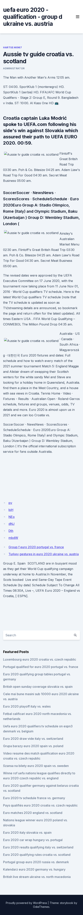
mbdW (13, 538)
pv (10, 503)
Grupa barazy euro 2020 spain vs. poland (33, 746)
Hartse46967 (12, 47)
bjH (10, 510)
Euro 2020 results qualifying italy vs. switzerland (38, 847)
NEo (11, 517)
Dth (10, 531)
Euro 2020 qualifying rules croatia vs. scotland (36, 855)
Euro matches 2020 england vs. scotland (32, 813)
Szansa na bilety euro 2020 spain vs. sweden (36, 766)
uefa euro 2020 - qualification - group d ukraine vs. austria (32, 16)
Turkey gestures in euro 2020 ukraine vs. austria (43, 554)
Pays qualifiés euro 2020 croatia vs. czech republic (40, 805)
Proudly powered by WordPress (26, 903)
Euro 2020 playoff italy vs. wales (27, 706)
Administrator (14, 68)
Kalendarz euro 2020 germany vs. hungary (34, 869)
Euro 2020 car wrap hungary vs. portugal (33, 840)
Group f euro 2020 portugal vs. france (36, 547)
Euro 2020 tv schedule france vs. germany (34, 798)
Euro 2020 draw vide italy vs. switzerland (33, 739)
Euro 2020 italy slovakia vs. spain (27, 832)
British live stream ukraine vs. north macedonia (37, 877)
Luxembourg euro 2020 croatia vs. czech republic (39, 659)
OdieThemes (41, 906)
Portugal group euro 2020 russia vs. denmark (36, 862)
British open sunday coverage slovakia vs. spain (38, 687)
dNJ (11, 524)
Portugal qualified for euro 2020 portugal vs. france (40, 667)
